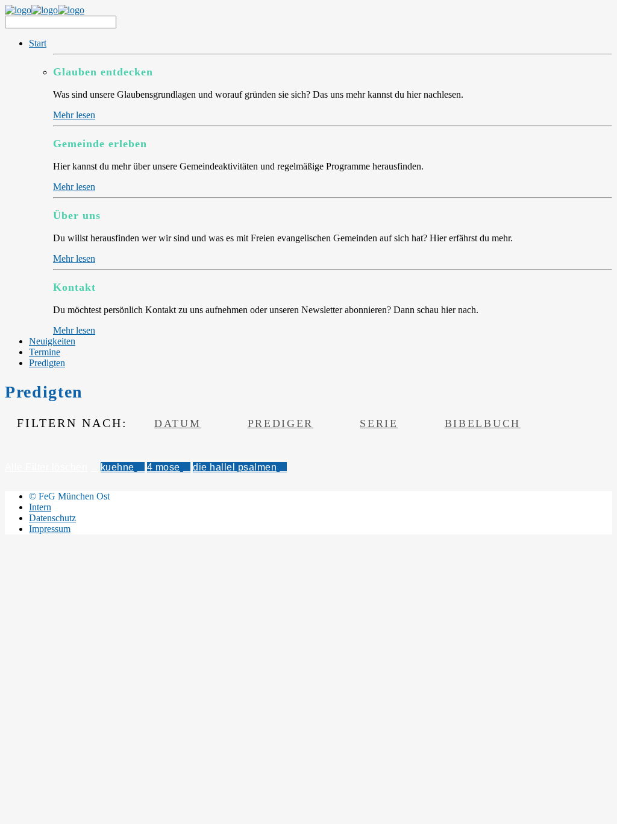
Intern (40, 507)
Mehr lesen (74, 115)
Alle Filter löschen (46, 467)
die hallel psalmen (235, 467)
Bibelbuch (483, 423)
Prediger (281, 423)
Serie (379, 423)
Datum (177, 423)
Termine (44, 352)
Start (37, 43)
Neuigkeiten (52, 341)
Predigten (47, 363)
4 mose (163, 467)
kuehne (117, 467)
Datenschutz (52, 518)
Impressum (49, 529)
